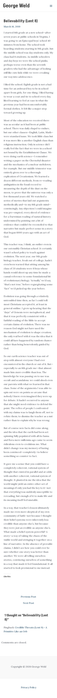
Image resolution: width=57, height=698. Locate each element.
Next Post (28, 603)
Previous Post (28, 596)
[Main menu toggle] (51, 6)
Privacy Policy (28, 687)
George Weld (16, 5)
